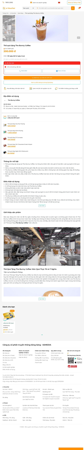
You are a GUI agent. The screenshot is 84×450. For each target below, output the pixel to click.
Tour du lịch (46, 408)
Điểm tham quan (8, 410)
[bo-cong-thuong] (72, 366)
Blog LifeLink (7, 365)
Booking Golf (46, 392)
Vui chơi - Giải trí (7, 389)
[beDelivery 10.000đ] (9, 315)
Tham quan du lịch (48, 405)
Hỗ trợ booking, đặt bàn (14, 67)
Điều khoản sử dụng (9, 369)
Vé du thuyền (54, 408)
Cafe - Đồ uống (27, 417)
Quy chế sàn (55, 355)
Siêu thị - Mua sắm (68, 417)
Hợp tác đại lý (23, 357)
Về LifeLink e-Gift (8, 360)
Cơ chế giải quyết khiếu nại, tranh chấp (57, 358)
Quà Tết (65, 392)
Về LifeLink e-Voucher (9, 358)
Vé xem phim (6, 408)
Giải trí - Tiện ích (67, 420)
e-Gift (4, 415)
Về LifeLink (6, 353)
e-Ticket (5, 403)
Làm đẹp (25, 399)
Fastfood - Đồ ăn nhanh (10, 420)
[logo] (9, 8)
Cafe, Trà (37, 389)
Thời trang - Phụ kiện (74, 392)
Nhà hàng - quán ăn (28, 389)
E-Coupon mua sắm (53, 398)
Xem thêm (42, 205)
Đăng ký (70, 2)
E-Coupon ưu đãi (47, 394)
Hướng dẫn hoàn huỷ (41, 360)
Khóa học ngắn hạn (68, 398)
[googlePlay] (77, 358)
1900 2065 (9, 2)
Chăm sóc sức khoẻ (48, 417)
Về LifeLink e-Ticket (9, 355)
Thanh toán (38, 362)
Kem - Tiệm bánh (27, 391)
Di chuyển (66, 405)
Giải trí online (14, 394)
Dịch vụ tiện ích (67, 389)
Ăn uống (5, 397)
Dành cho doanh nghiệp (40, 2)
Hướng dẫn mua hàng (42, 358)
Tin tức (5, 362)
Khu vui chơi (15, 408)
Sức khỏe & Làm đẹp (29, 397)
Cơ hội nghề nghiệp (9, 367)
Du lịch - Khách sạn (48, 389)
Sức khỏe (31, 399)
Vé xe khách (70, 408)
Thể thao (31, 408)
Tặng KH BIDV (27, 393)
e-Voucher (6, 387)
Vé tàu (65, 408)
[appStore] (77, 362)
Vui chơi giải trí (7, 405)
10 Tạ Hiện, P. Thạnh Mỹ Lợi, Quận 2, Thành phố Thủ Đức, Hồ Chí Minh (25, 108)
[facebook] (68, 353)
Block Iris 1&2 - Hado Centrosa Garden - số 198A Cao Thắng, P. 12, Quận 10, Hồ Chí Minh (30, 106)
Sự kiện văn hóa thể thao (30, 405)
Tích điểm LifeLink (40, 355)
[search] (73, 8)
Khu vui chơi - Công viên (10, 392)
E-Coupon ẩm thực (48, 396)
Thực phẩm (36, 391)
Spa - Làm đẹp (27, 420)
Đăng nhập (77, 2)
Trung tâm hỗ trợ (40, 353)
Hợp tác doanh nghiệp (25, 355)
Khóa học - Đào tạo (68, 395)
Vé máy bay (69, 410)
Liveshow (25, 408)
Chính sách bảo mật (57, 353)
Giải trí (7, 394)
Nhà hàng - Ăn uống (9, 417)
